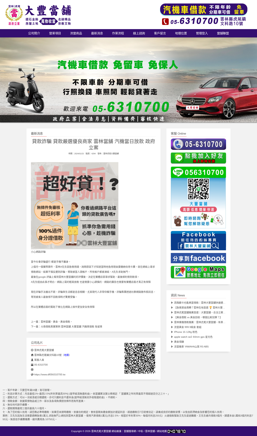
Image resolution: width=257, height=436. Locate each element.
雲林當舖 (150, 431)
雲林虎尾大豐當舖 (111, 154)
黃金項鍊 (179, 341)
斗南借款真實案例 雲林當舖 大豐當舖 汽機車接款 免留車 (71, 326)
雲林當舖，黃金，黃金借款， (57, 321)
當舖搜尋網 (130, 431)
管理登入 (202, 33)
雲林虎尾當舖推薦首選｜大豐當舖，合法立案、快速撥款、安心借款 (211, 312)
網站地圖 (162, 431)
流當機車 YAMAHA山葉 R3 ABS (191, 346)
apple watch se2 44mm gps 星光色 (193, 336)
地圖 (66, 355)
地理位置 (181, 33)
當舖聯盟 (223, 33)
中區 (140, 431)
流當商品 (76, 33)
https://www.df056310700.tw (49, 374)
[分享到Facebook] (198, 259)
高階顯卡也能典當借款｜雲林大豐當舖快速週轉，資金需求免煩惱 (209, 302)
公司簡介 (34, 33)
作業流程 (118, 33)
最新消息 (97, 33)
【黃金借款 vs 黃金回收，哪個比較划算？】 (198, 317)
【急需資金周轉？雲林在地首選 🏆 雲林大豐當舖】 (202, 307)
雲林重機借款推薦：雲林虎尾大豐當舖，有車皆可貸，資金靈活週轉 (211, 322)
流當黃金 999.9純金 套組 (187, 327)
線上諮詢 (139, 33)
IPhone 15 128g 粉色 (185, 332)
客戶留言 (160, 33)
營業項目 (55, 33)
